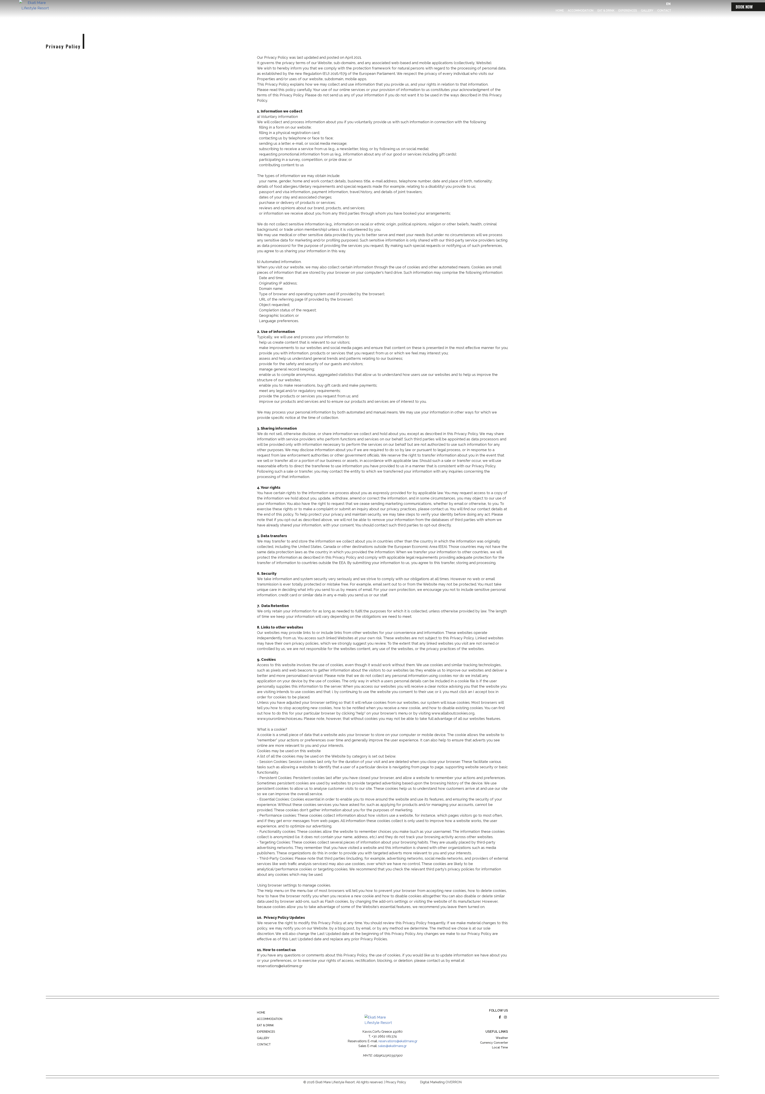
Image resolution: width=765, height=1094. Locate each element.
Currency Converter (494, 1042)
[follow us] (500, 1017)
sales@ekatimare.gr (392, 1046)
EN (668, 4)
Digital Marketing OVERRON (441, 1082)
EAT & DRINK (265, 1025)
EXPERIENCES (266, 1031)
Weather (502, 1038)
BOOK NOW (744, 7)
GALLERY (263, 1038)
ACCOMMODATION (269, 1019)
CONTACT (264, 1044)
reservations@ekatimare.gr (398, 1041)
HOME (261, 1012)
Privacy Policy (395, 1082)
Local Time (500, 1047)
